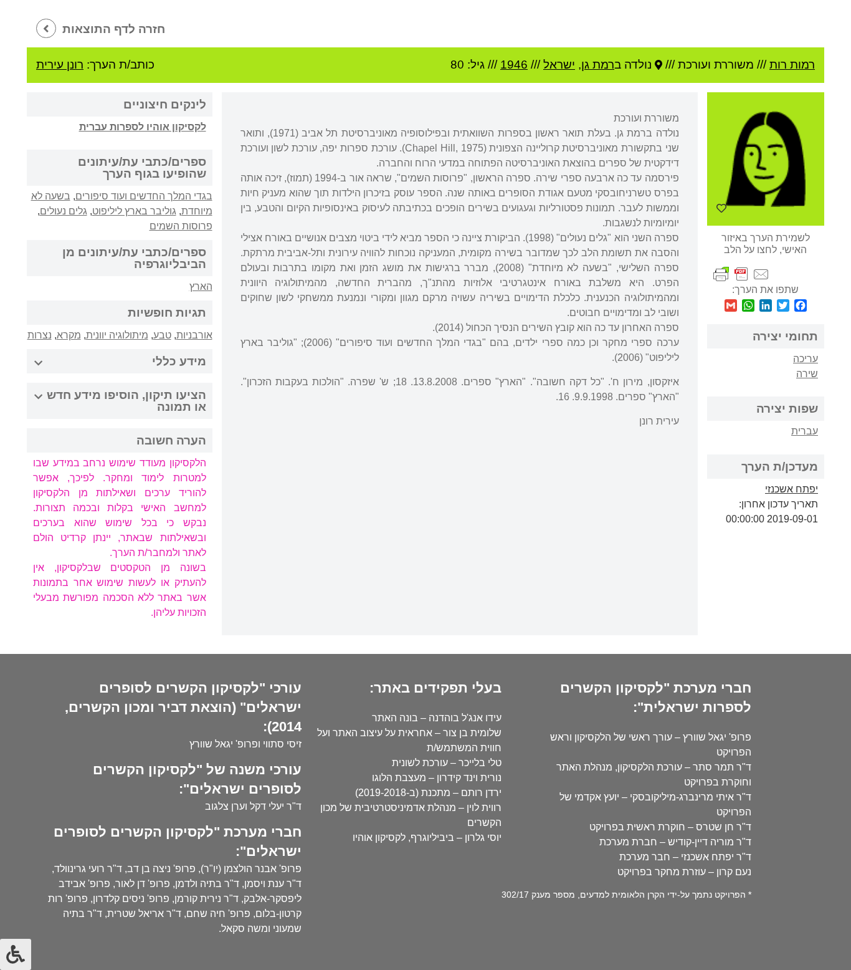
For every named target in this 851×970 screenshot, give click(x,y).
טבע (162, 335)
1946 (514, 64)
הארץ (200, 286)
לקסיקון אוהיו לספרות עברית (142, 127)
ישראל (559, 64)
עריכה (805, 358)
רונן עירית (59, 64)
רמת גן (597, 64)
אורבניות (194, 335)
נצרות (39, 335)
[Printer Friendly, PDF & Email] (741, 274)
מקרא (69, 335)
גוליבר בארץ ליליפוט (134, 211)
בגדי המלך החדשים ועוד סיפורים (143, 196)
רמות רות (792, 64)
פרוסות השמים (181, 226)
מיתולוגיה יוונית (117, 335)
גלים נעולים (63, 211)
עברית (804, 431)
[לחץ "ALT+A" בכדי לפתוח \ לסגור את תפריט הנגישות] (15, 954)
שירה (807, 373)
